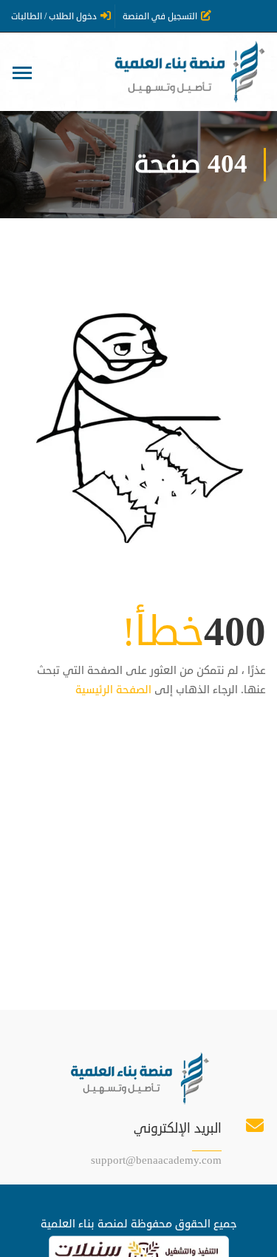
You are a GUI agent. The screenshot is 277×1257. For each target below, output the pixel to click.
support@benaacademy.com (156, 1160)
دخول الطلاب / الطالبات (54, 16)
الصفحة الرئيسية (113, 690)
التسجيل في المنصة (160, 16)
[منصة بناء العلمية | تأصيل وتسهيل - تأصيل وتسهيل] (188, 72)
